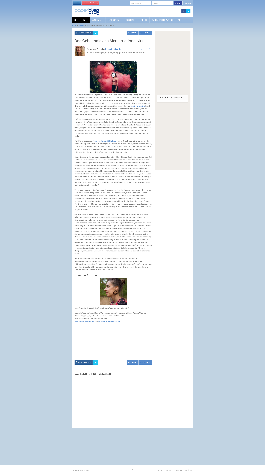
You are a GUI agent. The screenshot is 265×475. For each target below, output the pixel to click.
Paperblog (75, 470)
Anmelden (178, 3)
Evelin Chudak (111, 49)
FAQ (186, 470)
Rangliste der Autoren (163, 20)
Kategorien (113, 20)
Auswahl (96, 20)
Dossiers (130, 20)
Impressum (178, 470)
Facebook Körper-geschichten (109, 321)
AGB (191, 470)
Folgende (144, 33)
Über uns (168, 470)
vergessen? (188, 3)
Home (77, 3)
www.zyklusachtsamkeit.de (84, 321)
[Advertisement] (140, 11)
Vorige (133, 33)
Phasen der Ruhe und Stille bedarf (104, 141)
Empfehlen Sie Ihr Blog (90, 3)
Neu (84, 20)
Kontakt (160, 470)
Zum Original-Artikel (143, 49)
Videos (144, 20)
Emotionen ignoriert (138, 106)
